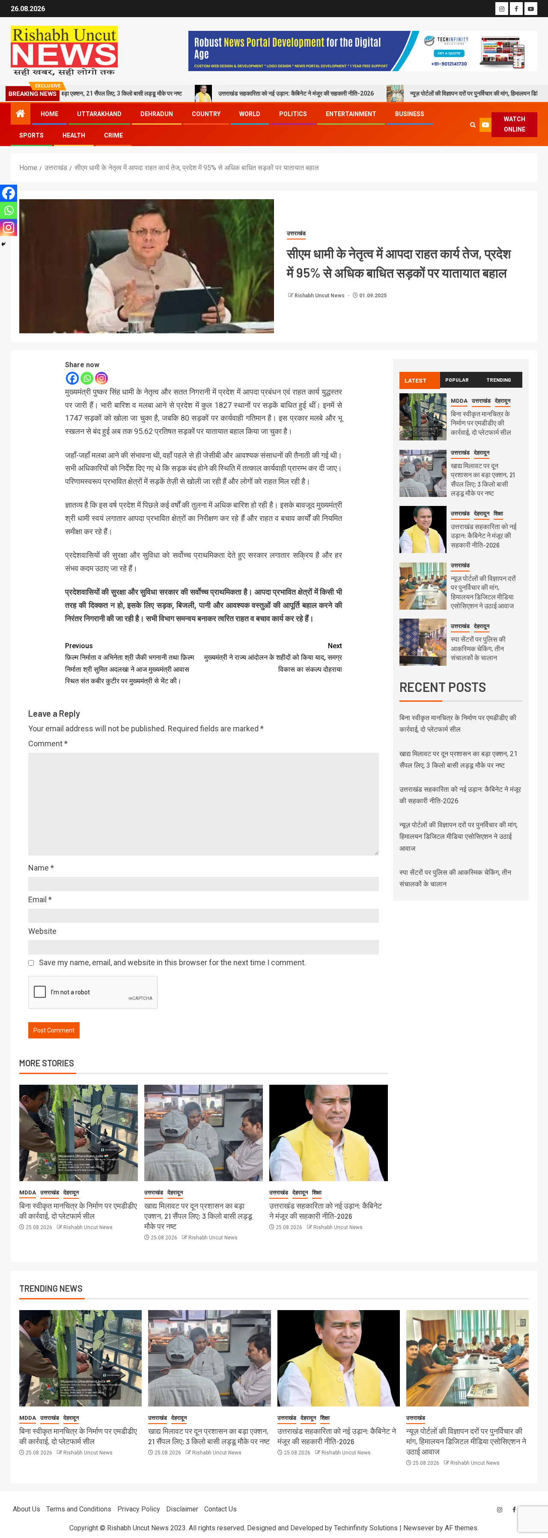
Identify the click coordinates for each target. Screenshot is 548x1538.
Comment (48, 743)
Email (40, 899)
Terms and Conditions (78, 1509)
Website (42, 931)
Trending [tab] (498, 380)
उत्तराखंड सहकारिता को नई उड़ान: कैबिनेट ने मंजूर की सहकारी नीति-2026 (252, 93)
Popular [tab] (457, 380)
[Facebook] (72, 378)
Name (41, 867)
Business (409, 114)
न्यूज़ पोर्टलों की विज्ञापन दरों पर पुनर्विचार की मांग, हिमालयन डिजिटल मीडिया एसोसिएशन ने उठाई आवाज (458, 836)
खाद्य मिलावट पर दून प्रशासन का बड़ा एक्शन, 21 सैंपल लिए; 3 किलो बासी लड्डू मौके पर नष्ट (198, 1216)
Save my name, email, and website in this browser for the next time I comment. (172, 962)
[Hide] (3, 244)
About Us (26, 1509)
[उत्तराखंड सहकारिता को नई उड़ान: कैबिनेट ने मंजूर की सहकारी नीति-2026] (328, 1133)
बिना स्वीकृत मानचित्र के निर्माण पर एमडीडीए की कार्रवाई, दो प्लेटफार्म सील (78, 1211)
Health (74, 135)
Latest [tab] (415, 380)
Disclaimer (182, 1509)
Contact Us (220, 1509)
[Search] (473, 125)
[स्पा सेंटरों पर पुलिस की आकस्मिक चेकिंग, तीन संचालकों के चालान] (423, 642)
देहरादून (71, 1192)
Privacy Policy (138, 1509)
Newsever (418, 1528)
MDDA (27, 1192)
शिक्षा (317, 1192)
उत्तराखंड (296, 233)
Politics (293, 114)
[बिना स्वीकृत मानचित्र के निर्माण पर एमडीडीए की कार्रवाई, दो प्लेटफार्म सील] (78, 1133)
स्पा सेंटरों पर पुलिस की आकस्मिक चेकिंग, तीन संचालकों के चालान (478, 648)
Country (206, 114)
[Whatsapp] (86, 378)
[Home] (20, 114)
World (249, 114)
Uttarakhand (99, 114)
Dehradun (156, 114)
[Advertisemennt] (362, 50)
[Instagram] (101, 378)
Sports (31, 135)
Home (49, 114)
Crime (113, 135)
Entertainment (351, 114)
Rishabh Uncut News (320, 296)
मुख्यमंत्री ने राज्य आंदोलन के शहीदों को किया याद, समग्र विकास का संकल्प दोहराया (273, 657)
